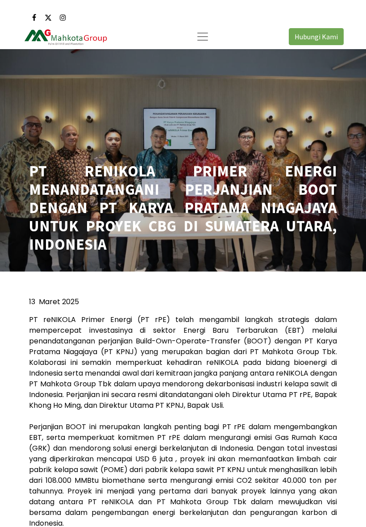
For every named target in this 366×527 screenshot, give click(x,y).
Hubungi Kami (316, 36)
